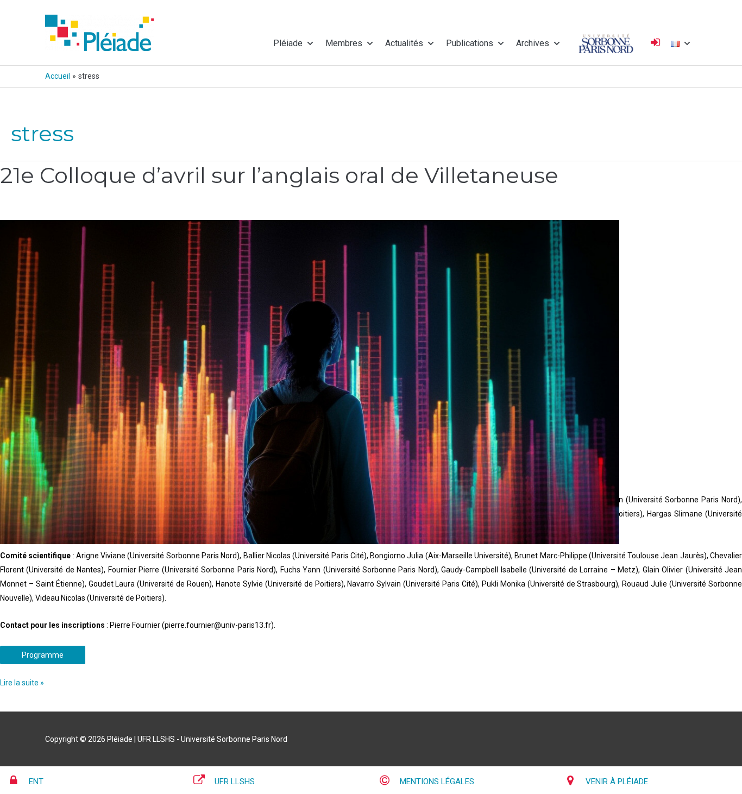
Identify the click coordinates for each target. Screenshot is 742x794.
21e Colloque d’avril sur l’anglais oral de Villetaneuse (279, 175)
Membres (343, 43)
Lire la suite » (22, 681)
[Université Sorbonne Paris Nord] (606, 43)
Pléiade (288, 43)
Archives (532, 43)
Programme (43, 655)
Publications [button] (469, 43)
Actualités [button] (404, 43)
